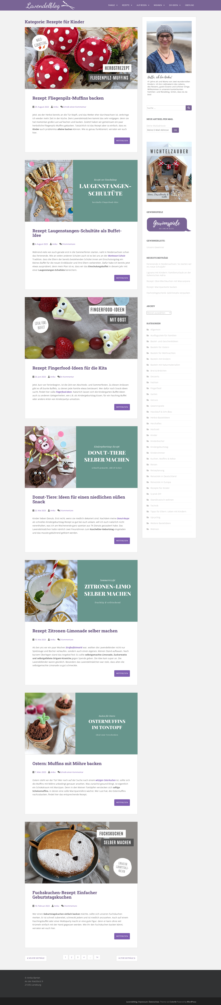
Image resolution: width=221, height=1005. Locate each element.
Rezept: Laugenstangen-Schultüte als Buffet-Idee (77, 233)
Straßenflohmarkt (74, 647)
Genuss (154, 400)
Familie (111, 5)
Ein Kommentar (67, 376)
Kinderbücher (157, 441)
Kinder (153, 435)
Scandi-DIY (155, 493)
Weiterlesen (122, 140)
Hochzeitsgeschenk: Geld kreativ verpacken (168, 292)
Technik (154, 505)
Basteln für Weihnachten (163, 353)
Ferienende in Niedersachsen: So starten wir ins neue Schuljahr (169, 265)
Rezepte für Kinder (160, 488)
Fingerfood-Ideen (64, 391)
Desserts (154, 376)
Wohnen (158, 5)
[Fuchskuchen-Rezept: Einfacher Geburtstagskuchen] (81, 852)
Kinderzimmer (157, 452)
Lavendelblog (131, 1001)
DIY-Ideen (173, 5)
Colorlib (173, 1001)
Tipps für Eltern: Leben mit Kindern (168, 511)
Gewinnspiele (157, 405)
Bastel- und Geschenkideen (164, 341)
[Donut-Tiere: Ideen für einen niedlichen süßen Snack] (81, 457)
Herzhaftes (155, 423)
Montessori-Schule (116, 255)
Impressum (143, 1001)
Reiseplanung (157, 470)
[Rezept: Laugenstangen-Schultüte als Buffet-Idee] (81, 191)
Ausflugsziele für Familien (163, 335)
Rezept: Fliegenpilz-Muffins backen (68, 98)
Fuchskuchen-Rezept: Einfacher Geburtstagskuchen (64, 895)
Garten (153, 394)
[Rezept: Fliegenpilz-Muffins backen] (81, 58)
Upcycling (155, 517)
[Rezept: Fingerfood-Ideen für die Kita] (81, 328)
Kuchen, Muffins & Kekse (163, 458)
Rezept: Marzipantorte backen (162, 287)
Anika (55, 106)
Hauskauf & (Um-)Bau (161, 411)
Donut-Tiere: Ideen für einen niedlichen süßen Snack (78, 499)
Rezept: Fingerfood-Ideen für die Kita (69, 368)
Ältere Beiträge (126, 958)
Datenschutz (154, 1001)
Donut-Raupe (123, 518)
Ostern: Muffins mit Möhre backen (67, 763)
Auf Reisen (142, 5)
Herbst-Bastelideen (160, 417)
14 (97, 957)
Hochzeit (154, 429)
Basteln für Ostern (159, 347)
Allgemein (155, 329)
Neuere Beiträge (36, 958)
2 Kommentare (68, 244)
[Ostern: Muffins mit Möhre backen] (81, 723)
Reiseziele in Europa (160, 482)
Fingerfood (155, 388)
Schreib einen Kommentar (74, 106)
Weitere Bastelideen (160, 523)
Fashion (154, 382)
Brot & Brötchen (158, 370)
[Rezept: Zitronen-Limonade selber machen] (81, 591)
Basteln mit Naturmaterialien (165, 364)
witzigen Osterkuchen (106, 780)
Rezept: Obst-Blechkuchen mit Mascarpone (168, 281)
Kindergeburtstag (159, 446)
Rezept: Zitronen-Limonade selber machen (75, 631)
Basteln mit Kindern (160, 358)
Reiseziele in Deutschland (163, 476)
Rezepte (125, 5)
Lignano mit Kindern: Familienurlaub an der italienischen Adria (169, 274)
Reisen (153, 464)
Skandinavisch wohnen (162, 499)
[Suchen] (189, 107)
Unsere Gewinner (155, 247)
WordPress (191, 1001)
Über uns (189, 5)
